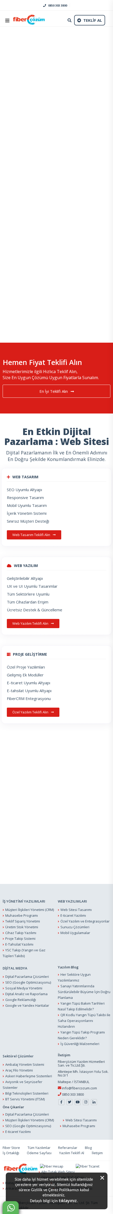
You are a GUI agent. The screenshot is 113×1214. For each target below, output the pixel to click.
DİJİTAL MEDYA (15, 968)
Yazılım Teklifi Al (71, 1153)
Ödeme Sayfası (39, 1153)
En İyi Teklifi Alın (54, 391)
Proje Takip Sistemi (20, 938)
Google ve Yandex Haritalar (27, 1005)
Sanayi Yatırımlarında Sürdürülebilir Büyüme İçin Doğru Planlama (84, 992)
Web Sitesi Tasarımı (76, 909)
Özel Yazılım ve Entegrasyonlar (85, 921)
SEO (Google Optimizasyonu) (28, 982)
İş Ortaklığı (11, 1153)
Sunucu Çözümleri (74, 927)
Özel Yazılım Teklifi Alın (30, 712)
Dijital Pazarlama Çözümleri (27, 976)
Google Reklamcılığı (20, 999)
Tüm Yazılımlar (39, 1147)
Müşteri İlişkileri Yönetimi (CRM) (29, 909)
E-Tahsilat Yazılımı (19, 944)
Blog (88, 1147)
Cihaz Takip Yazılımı (20, 932)
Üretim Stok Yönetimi (21, 927)
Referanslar (67, 1147)
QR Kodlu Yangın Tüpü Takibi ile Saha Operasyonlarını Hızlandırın (84, 1020)
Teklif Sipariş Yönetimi (22, 921)
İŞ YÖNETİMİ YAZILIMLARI (24, 901)
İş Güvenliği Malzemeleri (79, 1043)
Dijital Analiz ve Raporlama (26, 994)
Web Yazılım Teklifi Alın (30, 623)
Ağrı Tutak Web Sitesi (58, 1171)
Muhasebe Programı (21, 915)
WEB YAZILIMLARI (72, 901)
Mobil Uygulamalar (75, 932)
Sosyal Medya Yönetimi (23, 988)
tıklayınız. (68, 1201)
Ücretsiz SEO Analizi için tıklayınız (29, 238)
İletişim (97, 1153)
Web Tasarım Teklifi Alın (31, 534)
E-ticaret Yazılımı (73, 915)
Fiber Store (11, 1147)
